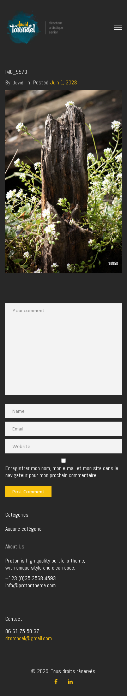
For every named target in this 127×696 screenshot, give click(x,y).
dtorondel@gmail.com (28, 638)
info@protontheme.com (30, 585)
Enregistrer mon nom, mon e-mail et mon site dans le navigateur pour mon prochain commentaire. (61, 472)
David (17, 82)
